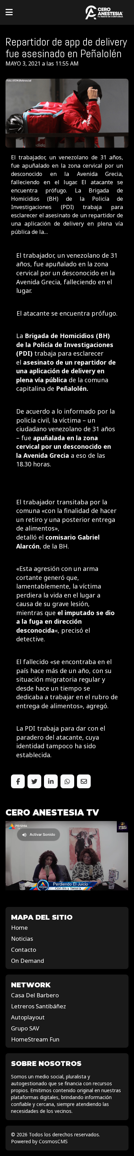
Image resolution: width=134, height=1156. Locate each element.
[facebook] (18, 781)
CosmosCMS (53, 1141)
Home (19, 927)
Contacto (23, 950)
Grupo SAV (25, 1028)
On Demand (27, 961)
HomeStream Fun (35, 1039)
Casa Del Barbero (35, 995)
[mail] (84, 781)
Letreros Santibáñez (38, 1006)
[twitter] (34, 781)
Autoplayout (28, 1017)
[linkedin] (51, 781)
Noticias (22, 938)
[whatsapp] (67, 781)
